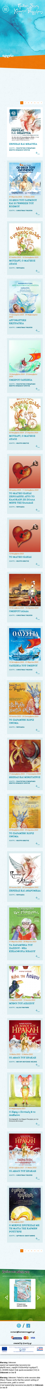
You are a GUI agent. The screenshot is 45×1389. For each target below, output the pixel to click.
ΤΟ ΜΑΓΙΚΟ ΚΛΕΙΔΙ (20, 557)
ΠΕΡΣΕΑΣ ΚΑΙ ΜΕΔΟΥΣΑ (23, 143)
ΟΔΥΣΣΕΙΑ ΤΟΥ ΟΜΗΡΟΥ (23, 665)
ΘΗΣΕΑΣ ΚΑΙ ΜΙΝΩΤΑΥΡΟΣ (24, 777)
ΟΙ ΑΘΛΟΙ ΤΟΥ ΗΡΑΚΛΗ (22, 1057)
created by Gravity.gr (22, 1343)
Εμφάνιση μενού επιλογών (5, 9)
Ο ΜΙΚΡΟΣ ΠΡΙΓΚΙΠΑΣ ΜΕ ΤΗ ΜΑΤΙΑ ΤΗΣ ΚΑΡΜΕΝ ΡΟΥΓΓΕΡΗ (24, 1228)
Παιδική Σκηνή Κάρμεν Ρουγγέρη (28, 9)
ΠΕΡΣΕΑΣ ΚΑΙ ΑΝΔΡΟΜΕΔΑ (25, 890)
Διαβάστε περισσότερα (37, 153)
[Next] (38, 1297)
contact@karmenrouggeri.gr (22, 1332)
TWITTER (19, 1326)
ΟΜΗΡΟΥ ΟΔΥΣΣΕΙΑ (20, 379)
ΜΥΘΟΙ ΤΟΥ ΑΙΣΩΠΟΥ (21, 1003)
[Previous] (6, 1297)
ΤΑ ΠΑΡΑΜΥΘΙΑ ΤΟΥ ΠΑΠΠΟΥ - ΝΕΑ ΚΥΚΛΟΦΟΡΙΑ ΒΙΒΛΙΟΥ (22, 948)
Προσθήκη (12, 1281)
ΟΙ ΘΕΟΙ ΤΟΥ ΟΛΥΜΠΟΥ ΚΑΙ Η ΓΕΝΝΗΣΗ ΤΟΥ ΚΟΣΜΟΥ (23, 203)
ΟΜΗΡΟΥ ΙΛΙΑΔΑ (19, 611)
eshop (20, 1271)
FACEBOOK (28, 1326)
